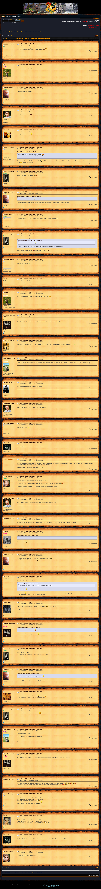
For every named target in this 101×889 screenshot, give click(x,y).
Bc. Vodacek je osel (9, 358)
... (5, 35)
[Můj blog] (3, 333)
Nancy (6, 64)
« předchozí (94, 869)
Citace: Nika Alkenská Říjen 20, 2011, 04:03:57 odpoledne (28, 627)
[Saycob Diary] (3, 805)
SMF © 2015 (50, 885)
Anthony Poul (8, 382)
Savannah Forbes (9, 340)
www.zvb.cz (84, 21)
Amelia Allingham (9, 171)
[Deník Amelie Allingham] (3, 185)
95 (11, 35)
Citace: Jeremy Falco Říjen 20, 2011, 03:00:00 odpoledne (28, 580)
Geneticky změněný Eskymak (9, 315)
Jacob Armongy (8, 794)
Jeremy (6, 531)
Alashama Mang (8, 476)
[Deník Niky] (3, 102)
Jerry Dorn (7, 692)
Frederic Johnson (9, 147)
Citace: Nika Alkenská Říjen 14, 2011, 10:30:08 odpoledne (28, 238)
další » (97, 869)
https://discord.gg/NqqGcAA (93, 25)
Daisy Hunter (8, 602)
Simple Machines (56, 885)
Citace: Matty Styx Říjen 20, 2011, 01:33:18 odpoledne (27, 535)
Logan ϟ (6, 443)
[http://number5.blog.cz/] (3, 827)
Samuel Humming (9, 214)
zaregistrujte (19, 19)
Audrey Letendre (9, 44)
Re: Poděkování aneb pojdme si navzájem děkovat (30, 43)
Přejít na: (88, 875)
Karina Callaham (8, 279)
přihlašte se (12, 19)
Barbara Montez (8, 816)
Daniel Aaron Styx (9, 110)
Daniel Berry (7, 130)
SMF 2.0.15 (45, 885)
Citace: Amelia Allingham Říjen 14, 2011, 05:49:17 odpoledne (29, 196)
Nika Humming (8, 87)
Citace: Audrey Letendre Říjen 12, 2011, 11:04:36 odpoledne (28, 151)
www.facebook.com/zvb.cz (93, 27)
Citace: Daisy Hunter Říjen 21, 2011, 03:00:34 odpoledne (28, 673)
